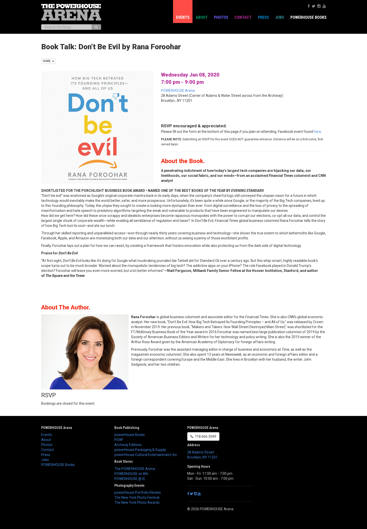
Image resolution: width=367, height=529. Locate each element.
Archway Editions (128, 445)
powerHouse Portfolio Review (137, 492)
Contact (243, 17)
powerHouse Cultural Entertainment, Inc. (146, 455)
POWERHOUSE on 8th (131, 474)
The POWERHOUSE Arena (134, 469)
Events (182, 17)
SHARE (47, 61)
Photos (221, 17)
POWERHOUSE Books (58, 465)
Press (263, 17)
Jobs (279, 17)
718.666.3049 (204, 436)
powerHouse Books (129, 435)
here (317, 132)
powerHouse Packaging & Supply (140, 450)
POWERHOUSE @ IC (129, 479)
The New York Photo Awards (137, 502)
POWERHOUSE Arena (178, 91)
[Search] (96, 27)
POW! (118, 440)
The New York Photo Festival (136, 497)
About (202, 17)
